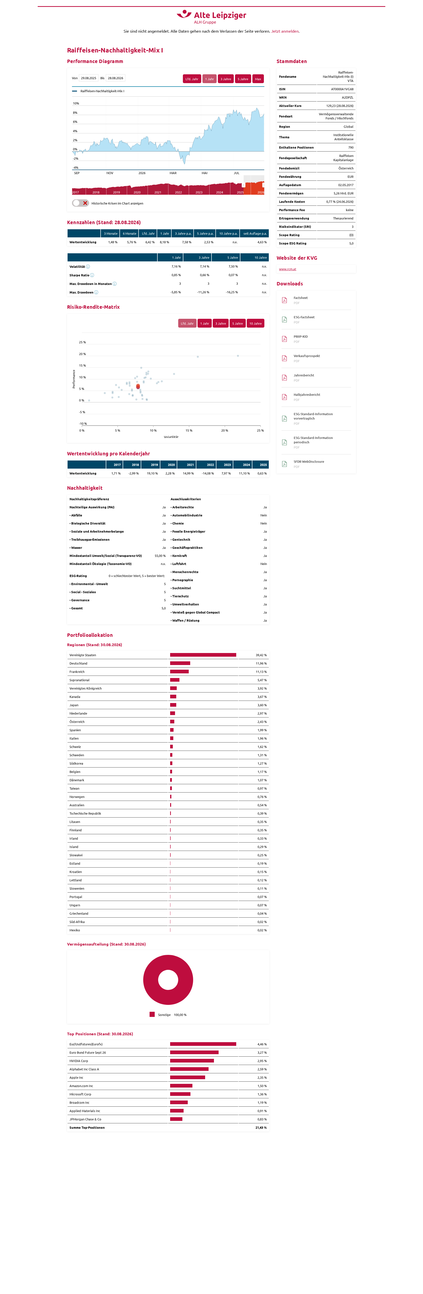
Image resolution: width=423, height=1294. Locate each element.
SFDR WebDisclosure (309, 464)
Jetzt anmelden (285, 30)
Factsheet (301, 300)
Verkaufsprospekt (307, 358)
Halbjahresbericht (307, 397)
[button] (80, 203)
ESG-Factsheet (304, 319)
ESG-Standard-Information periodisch (313, 442)
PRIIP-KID (301, 339)
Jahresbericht (304, 377)
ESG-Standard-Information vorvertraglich (313, 418)
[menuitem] (254, 185)
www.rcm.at (287, 269)
